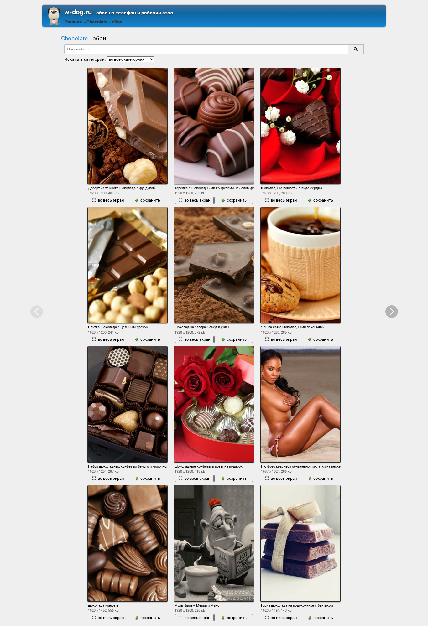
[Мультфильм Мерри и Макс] (214, 543)
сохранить (150, 200)
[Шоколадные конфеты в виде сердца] (300, 126)
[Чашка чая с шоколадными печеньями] (300, 265)
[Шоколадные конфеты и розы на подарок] (214, 404)
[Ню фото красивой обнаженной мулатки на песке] (300, 404)
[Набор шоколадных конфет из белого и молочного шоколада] (127, 404)
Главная (73, 22)
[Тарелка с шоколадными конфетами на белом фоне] (214, 126)
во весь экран (111, 200)
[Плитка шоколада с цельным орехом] (127, 265)
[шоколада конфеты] (127, 543)
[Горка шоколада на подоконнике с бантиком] (300, 543)
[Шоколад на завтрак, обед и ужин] (214, 265)
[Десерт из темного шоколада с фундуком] (127, 126)
